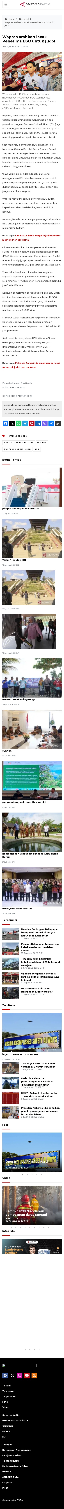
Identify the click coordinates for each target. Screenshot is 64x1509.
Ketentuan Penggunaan (16, 1450)
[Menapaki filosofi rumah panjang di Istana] (28, 587)
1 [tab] (22, 1174)
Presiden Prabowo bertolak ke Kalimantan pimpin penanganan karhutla (29, 507)
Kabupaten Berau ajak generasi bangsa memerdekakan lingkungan (27, 698)
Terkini (6, 1385)
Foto (5, 1124)
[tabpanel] (32, 1152)
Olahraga (7, 1426)
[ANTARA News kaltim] (35, 4)
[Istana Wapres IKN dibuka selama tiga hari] (29, 631)
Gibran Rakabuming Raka (19, 443)
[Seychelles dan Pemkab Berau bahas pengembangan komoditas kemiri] (32, 780)
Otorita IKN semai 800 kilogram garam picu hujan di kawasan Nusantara (29, 1052)
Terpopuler (9, 920)
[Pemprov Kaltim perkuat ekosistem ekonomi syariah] (32, 729)
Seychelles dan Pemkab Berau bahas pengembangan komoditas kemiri (25, 800)
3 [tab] (32, 1174)
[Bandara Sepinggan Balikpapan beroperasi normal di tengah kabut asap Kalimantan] (10, 933)
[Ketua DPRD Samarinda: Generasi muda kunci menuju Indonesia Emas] (32, 886)
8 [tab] (43, 1227)
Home (11, 19)
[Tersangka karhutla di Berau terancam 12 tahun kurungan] (10, 1067)
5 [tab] (41, 1174)
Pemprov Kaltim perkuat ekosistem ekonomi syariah (30, 749)
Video (6, 1178)
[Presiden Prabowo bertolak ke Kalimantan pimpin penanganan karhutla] (32, 486)
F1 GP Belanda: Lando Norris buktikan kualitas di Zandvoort (29, 1338)
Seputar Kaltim (11, 1415)
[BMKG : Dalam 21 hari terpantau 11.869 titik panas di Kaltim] (10, 1097)
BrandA (6, 1471)
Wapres (41, 443)
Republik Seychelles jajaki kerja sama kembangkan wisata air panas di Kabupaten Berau (30, 853)
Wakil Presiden (18, 436)
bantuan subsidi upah (17, 449)
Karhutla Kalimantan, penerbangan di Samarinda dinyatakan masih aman (37, 1081)
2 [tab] (27, 1174)
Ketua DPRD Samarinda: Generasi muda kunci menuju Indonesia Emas (30, 907)
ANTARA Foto (10, 1477)
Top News (9, 1005)
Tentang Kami (10, 1460)
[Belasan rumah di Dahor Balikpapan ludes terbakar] (10, 992)
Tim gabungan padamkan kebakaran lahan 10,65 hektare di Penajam (40, 962)
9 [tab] (48, 1227)
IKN (4, 1436)
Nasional (24, 19)
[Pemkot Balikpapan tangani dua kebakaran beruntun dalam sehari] (10, 948)
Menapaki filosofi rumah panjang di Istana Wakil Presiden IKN (28, 558)
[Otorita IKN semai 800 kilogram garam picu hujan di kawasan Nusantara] (32, 1032)
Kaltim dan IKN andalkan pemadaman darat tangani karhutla (26, 1214)
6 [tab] (34, 1227)
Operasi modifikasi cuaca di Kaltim (27, 1163)
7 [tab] (39, 1227)
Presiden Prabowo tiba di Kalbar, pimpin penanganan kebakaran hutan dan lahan (40, 1111)
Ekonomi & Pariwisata (15, 1420)
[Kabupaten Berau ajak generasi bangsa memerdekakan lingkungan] (32, 677)
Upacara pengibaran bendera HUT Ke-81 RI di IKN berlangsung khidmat (40, 977)
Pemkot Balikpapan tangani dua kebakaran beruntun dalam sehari (40, 947)
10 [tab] (53, 1227)
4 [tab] (36, 1174)
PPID (5, 1487)
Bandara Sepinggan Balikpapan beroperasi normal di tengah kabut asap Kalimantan (39, 932)
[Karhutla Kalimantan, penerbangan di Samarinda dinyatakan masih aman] (10, 1082)
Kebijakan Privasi (12, 1455)
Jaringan (7, 1444)
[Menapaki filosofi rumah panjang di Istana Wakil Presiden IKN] (32, 538)
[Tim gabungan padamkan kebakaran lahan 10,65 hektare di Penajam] (10, 963)
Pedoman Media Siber (15, 1466)
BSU (36, 449)
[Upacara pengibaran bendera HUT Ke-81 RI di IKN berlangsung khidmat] (10, 978)
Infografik (8, 1231)
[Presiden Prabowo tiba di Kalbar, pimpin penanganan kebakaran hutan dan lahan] (10, 1112)
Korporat (7, 1482)
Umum (6, 1431)
